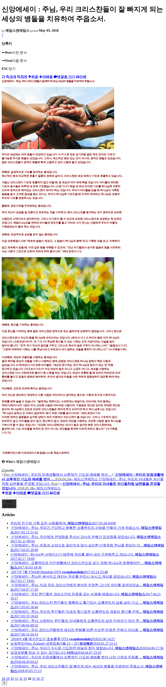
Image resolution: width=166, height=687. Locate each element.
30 (12, 678)
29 (8, 678)
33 (25, 678)
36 (38, 678)
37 (42, 678)
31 (16, 678)
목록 (9, 503)
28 (3, 678)
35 (33, 678)
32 (20, 678)
